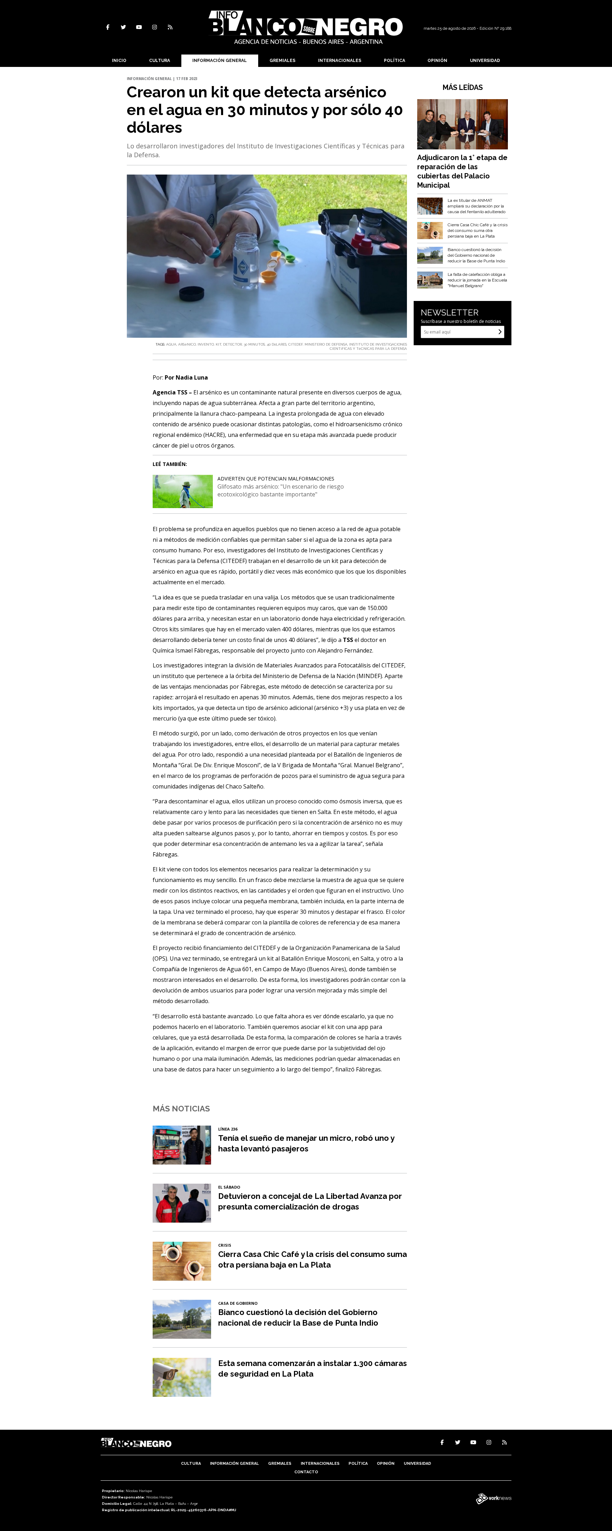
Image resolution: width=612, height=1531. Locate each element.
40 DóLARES (277, 344)
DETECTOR (232, 344)
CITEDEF (295, 344)
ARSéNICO (187, 344)
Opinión (437, 60)
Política (394, 60)
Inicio (119, 60)
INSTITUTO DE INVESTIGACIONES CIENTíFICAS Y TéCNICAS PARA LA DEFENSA (368, 346)
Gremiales (282, 60)
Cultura (159, 60)
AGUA (171, 344)
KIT (218, 344)
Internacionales (339, 60)
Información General (219, 60)
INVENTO (206, 344)
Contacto (306, 1472)
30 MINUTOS (254, 344)
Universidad (485, 60)
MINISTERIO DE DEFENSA (326, 344)
